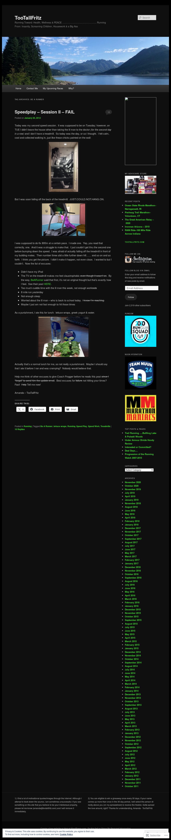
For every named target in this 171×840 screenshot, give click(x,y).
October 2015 (131, 616)
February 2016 (132, 602)
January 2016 (131, 605)
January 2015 (131, 648)
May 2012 (129, 761)
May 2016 (129, 591)
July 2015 (130, 627)
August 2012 (131, 750)
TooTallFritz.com (134, 242)
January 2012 (131, 775)
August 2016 (131, 581)
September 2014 (133, 662)
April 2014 (130, 680)
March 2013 (131, 726)
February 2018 (132, 521)
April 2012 (130, 765)
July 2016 (130, 584)
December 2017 (133, 528)
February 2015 (132, 644)
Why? (71, 88)
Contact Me (32, 88)
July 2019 (130, 492)
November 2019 (133, 489)
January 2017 (131, 563)
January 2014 (131, 690)
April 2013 (130, 722)
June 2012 (130, 757)
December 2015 (133, 609)
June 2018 (130, 510)
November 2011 (133, 782)
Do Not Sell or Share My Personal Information (109, 828)
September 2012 (133, 747)
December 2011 (133, 779)
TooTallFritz (28, 17)
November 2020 (133, 482)
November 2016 (133, 570)
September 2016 (133, 577)
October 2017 (131, 535)
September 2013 (133, 704)
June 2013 (130, 715)
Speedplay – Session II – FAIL (45, 112)
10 (109, 112)
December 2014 (133, 652)
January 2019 (131, 499)
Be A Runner (46, 426)
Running (28, 426)
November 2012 (133, 740)
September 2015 (133, 620)
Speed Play (81, 426)
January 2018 (131, 524)
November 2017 (133, 531)
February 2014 (132, 687)
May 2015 (129, 634)
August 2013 (131, 708)
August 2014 (131, 666)
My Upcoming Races (53, 88)
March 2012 (131, 768)
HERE (47, 284)
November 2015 (133, 613)
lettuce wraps (60, 426)
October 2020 (131, 485)
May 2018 (129, 514)
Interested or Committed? (138, 447)
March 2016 (131, 598)
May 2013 (129, 719)
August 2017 (131, 542)
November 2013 (133, 697)
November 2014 (133, 655)
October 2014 (131, 659)
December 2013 (133, 694)
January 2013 (131, 733)
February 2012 (132, 772)
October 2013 (131, 701)
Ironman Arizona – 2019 (137, 226)
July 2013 (130, 712)
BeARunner (37, 280)
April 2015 (130, 637)
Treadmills (105, 426)
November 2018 (133, 503)
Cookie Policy (66, 834)
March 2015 (131, 641)
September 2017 (133, 538)
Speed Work (94, 426)
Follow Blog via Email (137, 270)
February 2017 (132, 559)
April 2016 (130, 595)
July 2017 (130, 545)
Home (18, 88)
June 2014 (130, 673)
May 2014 (129, 676)
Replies (20, 429)
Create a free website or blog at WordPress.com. (64, 828)
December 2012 (133, 736)
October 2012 (131, 743)
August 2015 (131, 623)
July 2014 (130, 669)
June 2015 (130, 630)
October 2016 (131, 574)
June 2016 (130, 588)
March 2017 (131, 556)
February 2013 (132, 729)
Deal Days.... (131, 450)
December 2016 (133, 567)
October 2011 (131, 786)
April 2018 (130, 517)
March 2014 (131, 683)
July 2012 (130, 754)
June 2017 (130, 549)
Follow (131, 297)
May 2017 (129, 552)
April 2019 (130, 496)
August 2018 (131, 506)
